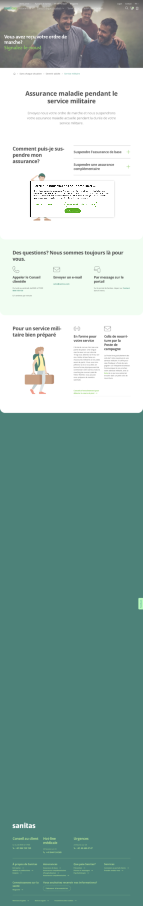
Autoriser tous (72, 211)
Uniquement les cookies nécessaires (81, 204)
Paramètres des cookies (43, 204)
